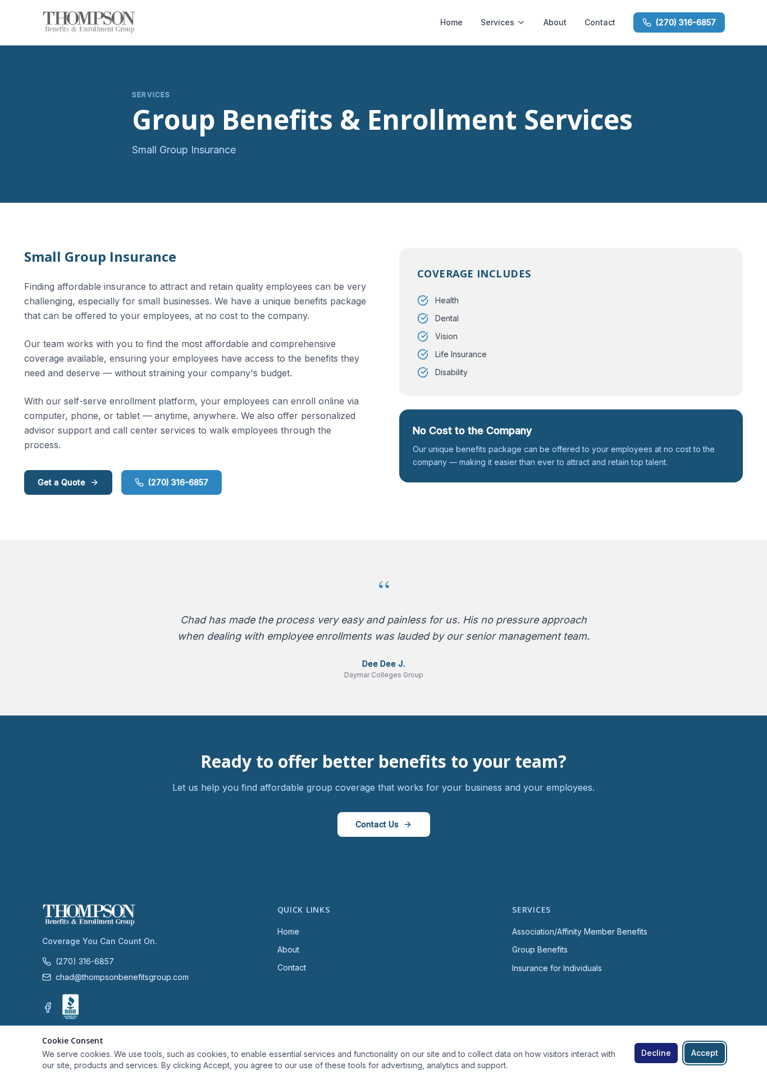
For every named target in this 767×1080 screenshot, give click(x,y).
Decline (656, 1053)
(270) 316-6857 (686, 22)
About (555, 22)
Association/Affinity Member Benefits (579, 931)
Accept (704, 1053)
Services (497, 22)
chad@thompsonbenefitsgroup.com (122, 977)
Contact (600, 22)
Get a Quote (61, 482)
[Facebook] (47, 1007)
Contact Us (377, 824)
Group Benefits (540, 949)
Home (451, 22)
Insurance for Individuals (557, 968)
